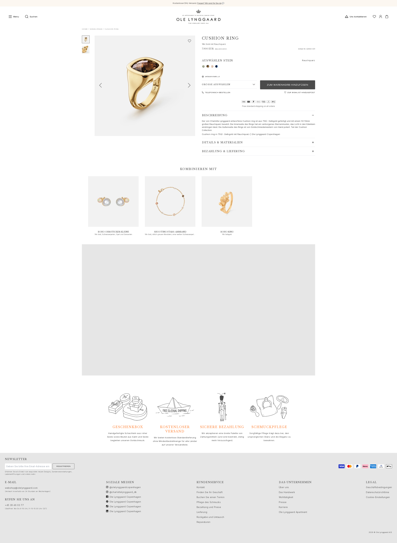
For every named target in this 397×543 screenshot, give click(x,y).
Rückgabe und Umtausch (210, 517)
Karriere (283, 507)
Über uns (284, 487)
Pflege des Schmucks (209, 502)
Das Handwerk (287, 492)
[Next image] (190, 86)
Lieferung (202, 512)
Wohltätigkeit (286, 497)
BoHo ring (227, 232)
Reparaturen (203, 522)
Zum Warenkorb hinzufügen (287, 85)
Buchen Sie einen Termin (211, 497)
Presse (283, 502)
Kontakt (201, 487)
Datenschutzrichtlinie (377, 492)
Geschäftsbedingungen (379, 487)
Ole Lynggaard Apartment (293, 512)
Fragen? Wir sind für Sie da (209, 3)
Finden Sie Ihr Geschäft (210, 492)
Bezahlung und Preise (209, 507)
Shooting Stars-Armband (170, 232)
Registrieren (63, 466)
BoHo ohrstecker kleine (113, 232)
